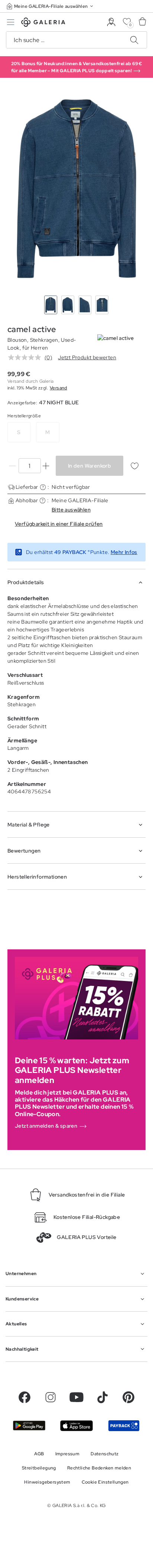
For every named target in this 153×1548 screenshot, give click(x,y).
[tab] (76, 188)
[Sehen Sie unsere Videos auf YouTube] (76, 1397)
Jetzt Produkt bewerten (87, 357)
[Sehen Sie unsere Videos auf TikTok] (102, 1397)
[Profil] (111, 22)
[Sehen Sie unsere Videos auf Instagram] (50, 1397)
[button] (50, 6)
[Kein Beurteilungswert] (26, 357)
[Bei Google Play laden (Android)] (29, 1425)
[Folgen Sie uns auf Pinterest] (128, 1397)
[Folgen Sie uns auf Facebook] (24, 1397)
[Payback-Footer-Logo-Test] (124, 1426)
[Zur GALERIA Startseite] (43, 23)
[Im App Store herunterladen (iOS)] (76, 1425)
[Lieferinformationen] (43, 487)
